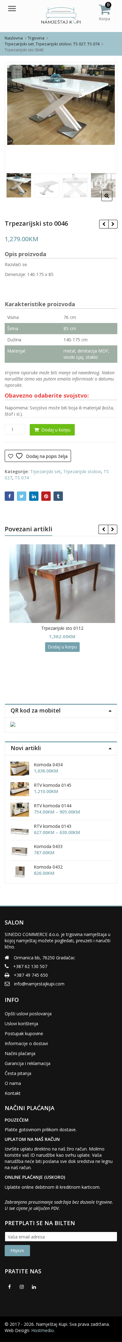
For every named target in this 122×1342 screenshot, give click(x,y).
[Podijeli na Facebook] (9, 496)
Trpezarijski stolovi (82, 471)
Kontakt (13, 1093)
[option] (61, 105)
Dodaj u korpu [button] (61, 647)
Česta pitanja (18, 1073)
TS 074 (22, 478)
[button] (111, 200)
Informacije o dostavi (26, 1043)
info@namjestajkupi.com (39, 984)
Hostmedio (42, 1330)
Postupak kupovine (24, 1033)
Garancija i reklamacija (27, 1063)
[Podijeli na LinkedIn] (33, 496)
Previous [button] (16, 117)
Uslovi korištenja (21, 1023)
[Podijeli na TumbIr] (58, 496)
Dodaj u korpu (55, 430)
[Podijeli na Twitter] (21, 496)
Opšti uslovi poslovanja (28, 1014)
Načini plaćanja (20, 1053)
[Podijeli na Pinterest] (46, 496)
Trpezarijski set (45, 471)
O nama (13, 1083)
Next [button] (106, 117)
